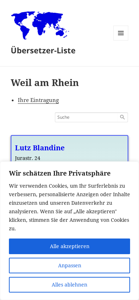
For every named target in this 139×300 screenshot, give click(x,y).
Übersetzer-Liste (43, 50)
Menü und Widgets (121, 40)
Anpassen (69, 265)
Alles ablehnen (69, 284)
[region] (69, 230)
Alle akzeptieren (69, 246)
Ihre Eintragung (38, 99)
